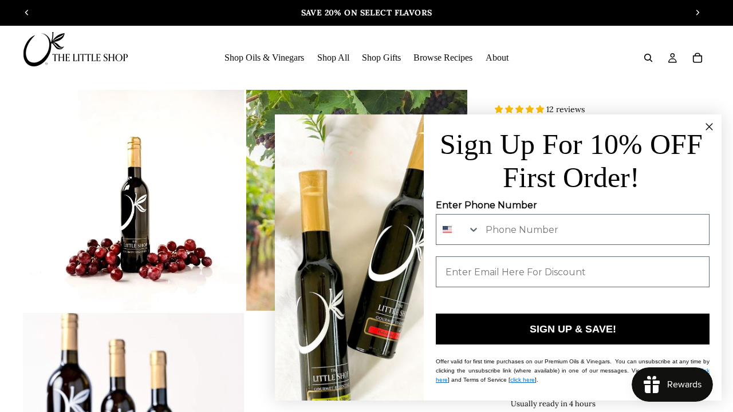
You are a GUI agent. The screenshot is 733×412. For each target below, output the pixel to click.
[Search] (648, 57)
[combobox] (458, 229)
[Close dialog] (709, 126)
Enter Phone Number (486, 205)
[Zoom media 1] (133, 200)
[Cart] (697, 57)
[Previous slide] (27, 12)
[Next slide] (697, 12)
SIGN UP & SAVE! (573, 329)
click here (522, 380)
